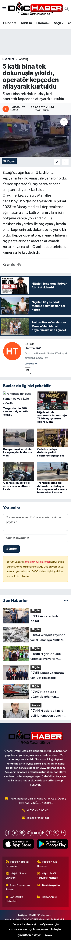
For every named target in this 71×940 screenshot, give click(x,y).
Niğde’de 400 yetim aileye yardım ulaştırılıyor (45, 656)
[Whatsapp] (56, 833)
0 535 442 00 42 (38, 810)
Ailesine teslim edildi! (45, 618)
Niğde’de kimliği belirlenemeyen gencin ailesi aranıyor (47, 713)
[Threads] (49, 833)
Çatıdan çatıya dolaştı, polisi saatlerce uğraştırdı (50, 452)
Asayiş (23, 59)
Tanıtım (26, 23)
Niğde (36, 610)
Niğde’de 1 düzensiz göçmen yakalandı (43, 694)
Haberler (8, 59)
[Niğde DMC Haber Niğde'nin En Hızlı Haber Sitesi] (35, 9)
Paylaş (11, 161)
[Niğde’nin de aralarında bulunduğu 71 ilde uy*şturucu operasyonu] (52, 400)
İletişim (22, 915)
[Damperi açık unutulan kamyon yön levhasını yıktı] (18, 437)
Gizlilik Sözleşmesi (40, 915)
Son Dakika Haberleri (14, 899)
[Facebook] (8, 833)
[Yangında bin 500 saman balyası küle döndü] (18, 398)
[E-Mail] (28, 371)
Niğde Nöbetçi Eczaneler (17, 863)
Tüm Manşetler (51, 885)
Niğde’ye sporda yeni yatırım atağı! (47, 675)
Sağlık (58, 23)
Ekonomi (42, 23)
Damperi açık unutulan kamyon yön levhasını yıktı (18, 452)
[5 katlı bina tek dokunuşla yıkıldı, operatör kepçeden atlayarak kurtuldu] (35, 136)
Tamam (48, 935)
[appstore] (18, 844)
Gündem (9, 23)
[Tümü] (66, 600)
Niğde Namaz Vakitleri (17, 875)
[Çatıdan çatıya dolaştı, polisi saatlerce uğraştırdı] (52, 437)
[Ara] (67, 9)
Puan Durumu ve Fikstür (18, 887)
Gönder (11, 548)
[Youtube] (35, 833)
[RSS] (63, 833)
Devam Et (30, 364)
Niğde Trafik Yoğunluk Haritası (47, 875)
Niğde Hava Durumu (47, 863)
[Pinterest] (22, 833)
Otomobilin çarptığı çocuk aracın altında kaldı (16, 486)
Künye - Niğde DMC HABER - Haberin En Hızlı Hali (34, 919)
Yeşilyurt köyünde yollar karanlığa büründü (47, 637)
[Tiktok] (42, 833)
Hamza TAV (33, 348)
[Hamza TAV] (12, 351)
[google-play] (52, 844)
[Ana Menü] (4, 9)
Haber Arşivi (49, 897)
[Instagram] (29, 833)
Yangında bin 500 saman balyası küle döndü (15, 411)
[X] (15, 833)
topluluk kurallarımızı (37, 561)
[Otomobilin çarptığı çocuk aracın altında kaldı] (18, 471)
